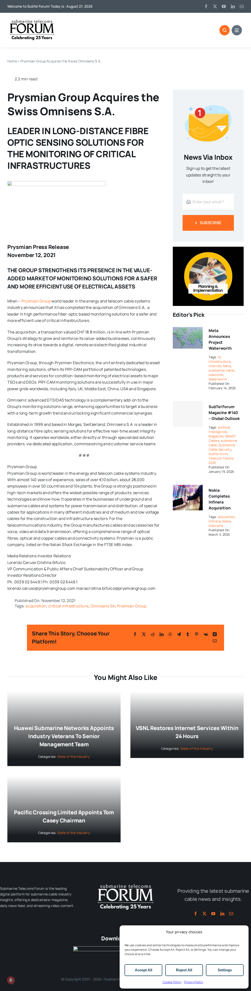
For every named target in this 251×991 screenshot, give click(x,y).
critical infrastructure (68, 606)
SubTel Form (218, 454)
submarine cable (221, 370)
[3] (125, 883)
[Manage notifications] (11, 980)
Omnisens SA (102, 606)
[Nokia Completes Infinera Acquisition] (188, 488)
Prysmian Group (36, 301)
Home (12, 61)
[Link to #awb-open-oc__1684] (237, 30)
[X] (143, 634)
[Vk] (205, 634)
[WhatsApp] (170, 634)
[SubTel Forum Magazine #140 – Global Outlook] (188, 414)
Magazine (216, 436)
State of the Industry (73, 756)
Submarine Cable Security (222, 447)
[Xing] (214, 634)
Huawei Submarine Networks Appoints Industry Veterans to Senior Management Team (64, 736)
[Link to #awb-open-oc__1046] (224, 30)
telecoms (216, 375)
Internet (215, 366)
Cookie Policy (172, 982)
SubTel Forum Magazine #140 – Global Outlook (224, 412)
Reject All (184, 970)
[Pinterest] (196, 634)
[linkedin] (233, 6)
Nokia (226, 521)
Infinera (215, 521)
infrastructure (219, 361)
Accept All (143, 970)
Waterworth (218, 379)
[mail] (242, 6)
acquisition (35, 606)
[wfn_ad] (208, 248)
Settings (225, 970)
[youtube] (224, 6)
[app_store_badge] (97, 948)
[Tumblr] (187, 634)
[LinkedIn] (161, 634)
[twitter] (215, 6)
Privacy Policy (193, 982)
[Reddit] (152, 634)
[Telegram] (179, 634)
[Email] (214, 641)
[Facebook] (135, 634)
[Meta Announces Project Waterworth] (188, 328)
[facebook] (206, 6)
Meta (227, 366)
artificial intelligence (219, 429)
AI (219, 357)
